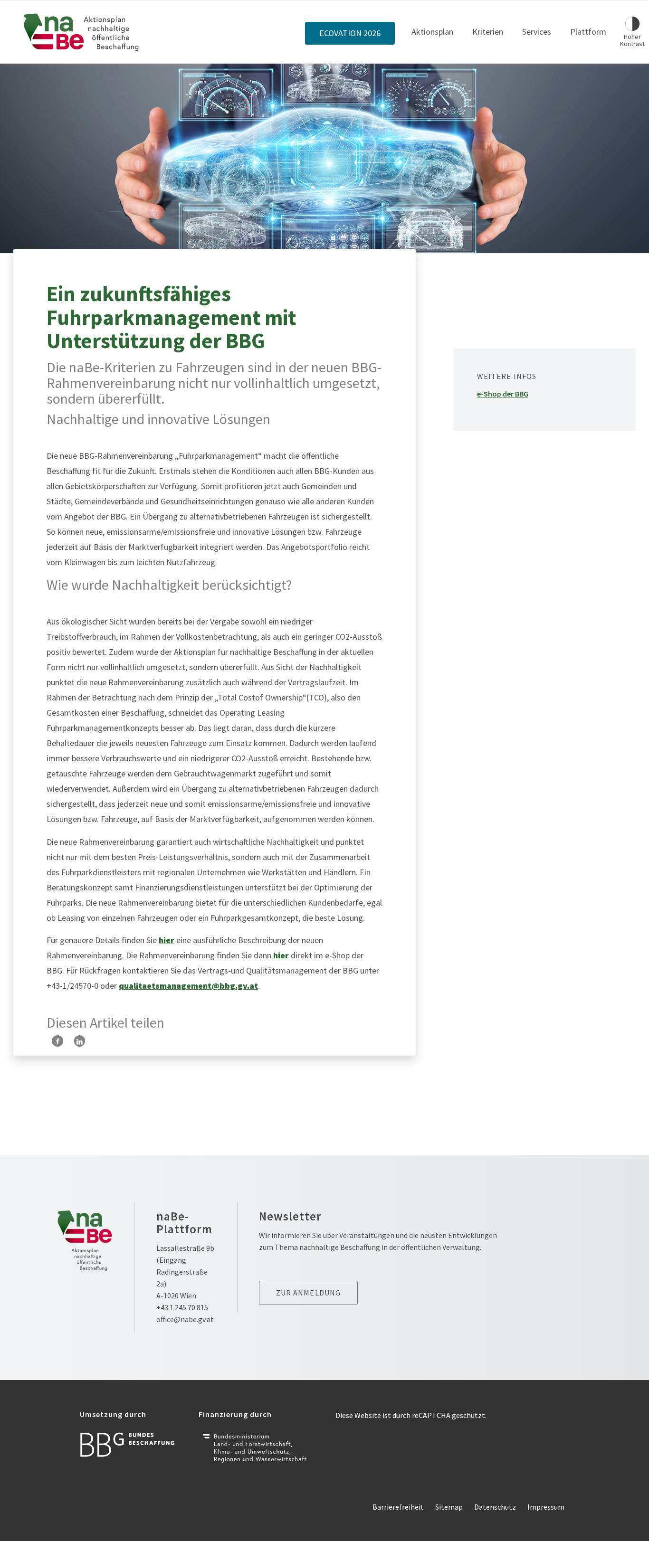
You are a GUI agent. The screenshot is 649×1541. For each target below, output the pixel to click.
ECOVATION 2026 (350, 33)
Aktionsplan (432, 31)
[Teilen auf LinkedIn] (79, 1041)
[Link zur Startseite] (82, 31)
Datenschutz (495, 1507)
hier (166, 940)
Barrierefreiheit (398, 1507)
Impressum (545, 1507)
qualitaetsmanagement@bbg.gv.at (188, 985)
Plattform (588, 31)
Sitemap (449, 1507)
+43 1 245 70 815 (182, 1307)
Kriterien (487, 31)
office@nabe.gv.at (185, 1319)
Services (536, 31)
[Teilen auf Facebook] (57, 1041)
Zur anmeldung (308, 1292)
